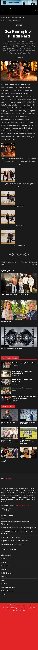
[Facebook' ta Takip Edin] (3, 509)
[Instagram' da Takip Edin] (6, 509)
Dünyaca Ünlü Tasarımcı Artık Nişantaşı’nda (22, 380)
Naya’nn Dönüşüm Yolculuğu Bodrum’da (15, 541)
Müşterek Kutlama (6, 321)
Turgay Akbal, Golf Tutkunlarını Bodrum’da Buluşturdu (27, 442)
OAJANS (32, 608)
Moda (3, 580)
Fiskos (3, 562)
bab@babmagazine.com (22, 505)
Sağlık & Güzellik (6, 438)
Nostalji (4, 584)
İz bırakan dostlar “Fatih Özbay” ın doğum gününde (19, 528)
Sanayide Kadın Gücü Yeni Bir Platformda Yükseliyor (15, 523)
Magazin (23, 457)
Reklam (23, 605)
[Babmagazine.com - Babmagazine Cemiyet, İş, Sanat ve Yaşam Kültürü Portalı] (19, 10)
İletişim (29, 605)
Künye (18, 605)
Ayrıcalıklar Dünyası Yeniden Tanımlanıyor (9, 423)
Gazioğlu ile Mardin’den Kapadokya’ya (11, 348)
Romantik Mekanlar (8, 587)
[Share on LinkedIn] (27, 254)
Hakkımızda (11, 605)
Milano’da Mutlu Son (26, 460)
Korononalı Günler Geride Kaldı (22, 388)
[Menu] (2, 10)
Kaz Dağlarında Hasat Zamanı (7, 460)
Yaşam (3, 594)
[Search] (36, 10)
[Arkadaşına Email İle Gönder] (20, 254)
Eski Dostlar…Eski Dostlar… (10, 537)
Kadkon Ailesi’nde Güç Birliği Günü (13, 544)
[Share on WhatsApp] (10, 254)
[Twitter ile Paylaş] (17, 254)
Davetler (19, 25)
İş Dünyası (4, 566)
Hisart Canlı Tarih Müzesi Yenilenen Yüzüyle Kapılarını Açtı (24, 397)
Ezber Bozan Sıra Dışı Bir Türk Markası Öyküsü (22, 372)
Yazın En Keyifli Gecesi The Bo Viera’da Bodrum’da (14, 294)
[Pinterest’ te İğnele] (24, 254)
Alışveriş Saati (6, 555)
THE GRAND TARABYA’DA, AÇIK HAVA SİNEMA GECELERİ (17, 532)
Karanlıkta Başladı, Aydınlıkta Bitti (23, 363)
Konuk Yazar (5, 420)
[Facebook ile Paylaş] (13, 254)
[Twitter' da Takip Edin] (9, 509)
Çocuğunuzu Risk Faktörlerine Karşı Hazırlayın (9, 441)
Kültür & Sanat (5, 346)
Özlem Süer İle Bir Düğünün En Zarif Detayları (28, 423)
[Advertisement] (19, 630)
